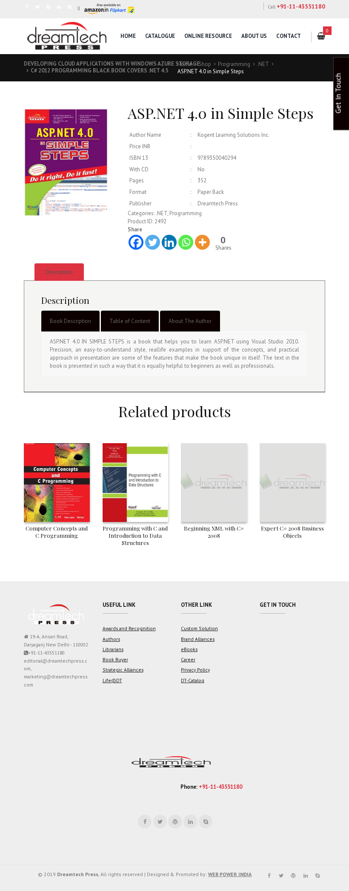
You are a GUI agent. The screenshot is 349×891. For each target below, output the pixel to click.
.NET (263, 64)
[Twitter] (152, 242)
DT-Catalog (192, 680)
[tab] (59, 272)
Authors (111, 639)
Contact (288, 36)
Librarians (113, 649)
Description (59, 272)
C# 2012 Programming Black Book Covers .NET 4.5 (99, 70)
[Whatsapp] (185, 242)
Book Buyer (115, 659)
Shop (205, 64)
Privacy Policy (195, 669)
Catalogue (160, 36)
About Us (254, 36)
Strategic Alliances (123, 669)
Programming (234, 64)
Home (128, 36)
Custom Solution (199, 628)
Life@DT (112, 680)
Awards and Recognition (129, 628)
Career (188, 659)
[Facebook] (136, 242)
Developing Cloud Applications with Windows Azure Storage (112, 63)
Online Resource (208, 36)
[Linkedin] (169, 242)
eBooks (189, 649)
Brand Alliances (198, 639)
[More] (202, 242)
